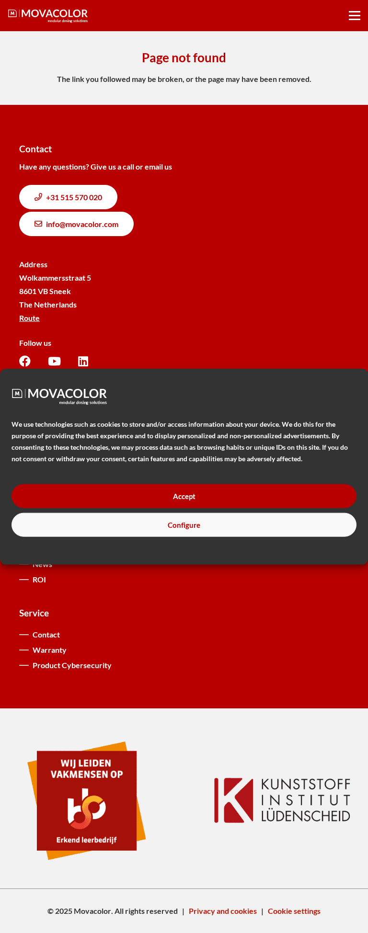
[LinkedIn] (83, 361)
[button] (355, 16)
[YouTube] (54, 361)
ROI (39, 579)
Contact (46, 634)
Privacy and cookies (223, 910)
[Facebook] (25, 361)
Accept (184, 495)
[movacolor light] (48, 16)
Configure (184, 524)
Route (29, 317)
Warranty (50, 649)
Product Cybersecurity (72, 665)
